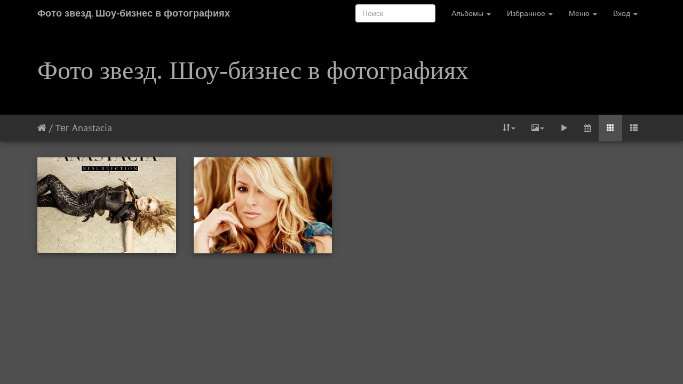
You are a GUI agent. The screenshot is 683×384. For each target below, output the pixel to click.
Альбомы (468, 13)
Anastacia (92, 128)
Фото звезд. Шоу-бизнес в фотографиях (133, 13)
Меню (580, 13)
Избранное (527, 13)
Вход (622, 13)
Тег (62, 128)
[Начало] (41, 128)
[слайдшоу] (564, 128)
